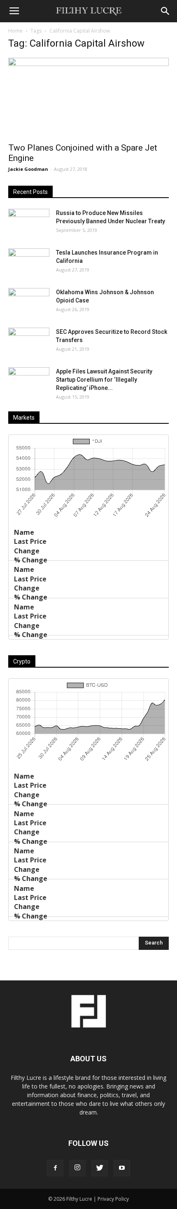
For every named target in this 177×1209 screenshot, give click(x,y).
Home (15, 30)
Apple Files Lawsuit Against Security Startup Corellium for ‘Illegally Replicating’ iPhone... (104, 379)
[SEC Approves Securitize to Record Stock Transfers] (28, 342)
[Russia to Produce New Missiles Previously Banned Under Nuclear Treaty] (28, 223)
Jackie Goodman (28, 169)
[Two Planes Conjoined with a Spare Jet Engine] (88, 97)
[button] (165, 11)
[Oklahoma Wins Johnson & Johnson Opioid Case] (28, 302)
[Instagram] (77, 1168)
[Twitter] (99, 1168)
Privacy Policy (113, 1198)
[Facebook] (55, 1168)
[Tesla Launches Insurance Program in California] (28, 262)
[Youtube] (122, 1168)
